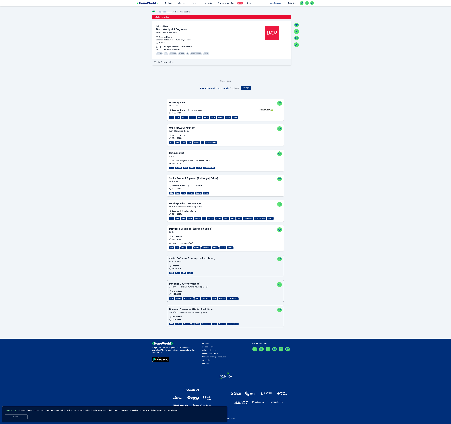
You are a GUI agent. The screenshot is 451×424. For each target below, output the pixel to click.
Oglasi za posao (165, 12)
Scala (213, 117)
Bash (232, 218)
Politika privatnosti (210, 353)
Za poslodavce (275, 3)
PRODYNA (173, 105)
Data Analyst (176, 153)
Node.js (178, 298)
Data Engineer (177, 102)
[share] (296, 44)
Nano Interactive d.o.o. (167, 32)
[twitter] (296, 31)
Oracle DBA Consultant (182, 127)
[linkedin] (296, 38)
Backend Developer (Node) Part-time (191, 309)
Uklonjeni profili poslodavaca (214, 357)
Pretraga (246, 88)
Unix (177, 143)
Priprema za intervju (227, 3)
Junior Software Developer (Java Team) (192, 258)
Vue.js (223, 248)
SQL (171, 117)
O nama (205, 343)
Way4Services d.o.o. (179, 131)
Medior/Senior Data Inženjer (185, 203)
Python (192, 117)
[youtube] (268, 349)
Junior (190, 273)
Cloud (220, 117)
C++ (183, 143)
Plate (194, 3)
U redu (16, 417)
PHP (171, 248)
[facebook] (296, 25)
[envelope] (287, 349)
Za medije (206, 360)
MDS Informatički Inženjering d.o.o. (185, 206)
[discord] (281, 349)
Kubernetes (248, 218)
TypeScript (206, 248)
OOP (239, 218)
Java (177, 117)
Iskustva (181, 3)
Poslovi (168, 3)
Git (183, 193)
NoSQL (184, 117)
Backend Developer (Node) (185, 283)
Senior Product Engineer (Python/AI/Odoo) (193, 178)
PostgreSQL (188, 298)
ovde (175, 410)
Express (222, 298)
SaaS (192, 168)
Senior (235, 117)
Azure (206, 117)
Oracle (196, 143)
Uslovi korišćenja (209, 350)
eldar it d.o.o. (175, 261)
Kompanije (207, 3)
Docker (198, 193)
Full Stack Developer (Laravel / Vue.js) (191, 228)
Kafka (228, 117)
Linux (177, 193)
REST (226, 218)
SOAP (190, 218)
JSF (183, 273)
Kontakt (205, 364)
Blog (249, 3)
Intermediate (211, 143)
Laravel (196, 248)
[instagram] (261, 349)
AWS (199, 117)
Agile (214, 298)
